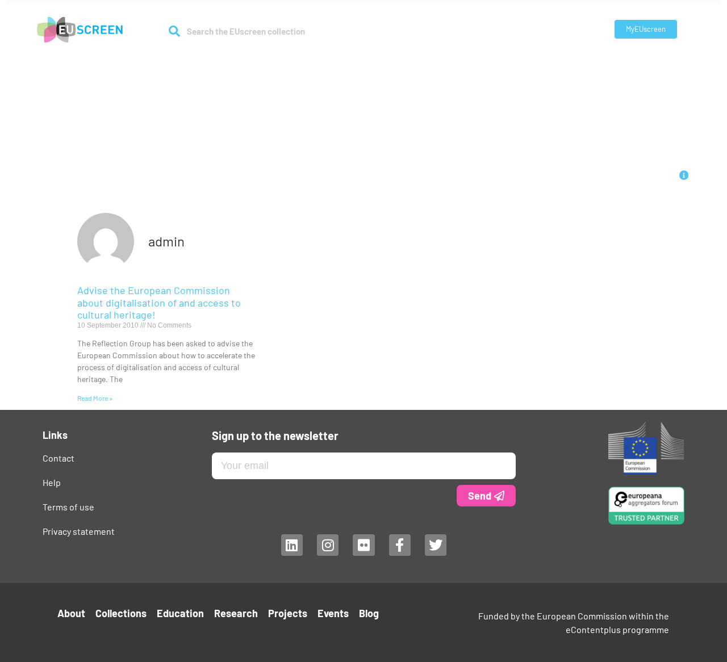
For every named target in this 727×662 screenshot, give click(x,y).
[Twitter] (435, 545)
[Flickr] (363, 545)
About (212, 63)
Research (385, 63)
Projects (443, 63)
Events (484, 63)
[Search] (175, 31)
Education (335, 63)
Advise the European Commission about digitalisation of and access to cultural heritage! (159, 302)
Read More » (94, 398)
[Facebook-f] (399, 545)
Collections (270, 63)
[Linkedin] (291, 545)
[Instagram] (327, 545)
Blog (517, 63)
